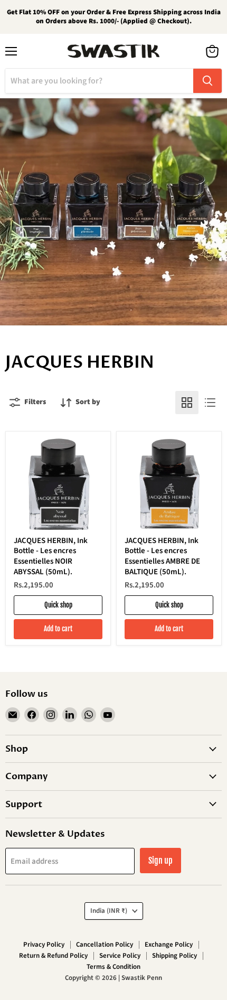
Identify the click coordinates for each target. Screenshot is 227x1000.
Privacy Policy (43, 944)
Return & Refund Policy (53, 955)
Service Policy (119, 955)
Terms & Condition (113, 966)
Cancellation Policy (104, 944)
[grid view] (186, 402)
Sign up (160, 860)
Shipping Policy (174, 955)
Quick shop (58, 605)
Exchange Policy (169, 944)
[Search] (207, 81)
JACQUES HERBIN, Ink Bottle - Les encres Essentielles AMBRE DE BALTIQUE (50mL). (162, 556)
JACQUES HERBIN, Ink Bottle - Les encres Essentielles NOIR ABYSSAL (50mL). (51, 556)
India (108, 910)
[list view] (210, 402)
